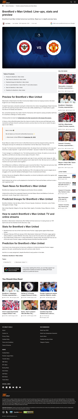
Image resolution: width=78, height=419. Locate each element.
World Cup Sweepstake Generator (48, 333)
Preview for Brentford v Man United (15, 76)
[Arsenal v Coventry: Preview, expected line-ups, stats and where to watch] (67, 136)
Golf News (4, 373)
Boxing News (5, 367)
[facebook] (3, 387)
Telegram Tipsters (44, 342)
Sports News (43, 336)
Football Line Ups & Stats (46, 339)
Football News (5, 352)
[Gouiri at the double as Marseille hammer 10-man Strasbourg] (74, 183)
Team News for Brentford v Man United (16, 79)
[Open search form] (71, 2)
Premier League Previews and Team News (26, 5)
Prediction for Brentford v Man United (15, 90)
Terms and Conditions (7, 342)
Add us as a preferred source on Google (64, 23)
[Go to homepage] (6, 2)
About (3, 330)
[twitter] (6, 387)
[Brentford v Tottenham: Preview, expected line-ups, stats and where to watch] (10, 287)
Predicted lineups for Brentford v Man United (17, 82)
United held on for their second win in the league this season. (35, 118)
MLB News (5, 376)
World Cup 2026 (44, 330)
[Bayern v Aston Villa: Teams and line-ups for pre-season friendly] (67, 155)
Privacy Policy (5, 336)
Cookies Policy (6, 339)
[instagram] (10, 387)
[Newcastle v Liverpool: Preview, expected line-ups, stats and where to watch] (67, 79)
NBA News (5, 361)
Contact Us (5, 333)
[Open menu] (75, 2)
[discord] (20, 387)
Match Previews (10, 5)
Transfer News (5, 358)
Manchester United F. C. (21, 262)
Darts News (5, 370)
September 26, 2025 (30, 137)
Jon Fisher (7, 23)
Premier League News (7, 355)
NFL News (4, 364)
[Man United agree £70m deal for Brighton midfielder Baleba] (74, 198)
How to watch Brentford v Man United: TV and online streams (21, 84)
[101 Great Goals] (39, 395)
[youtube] (13, 387)
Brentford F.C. (8, 262)
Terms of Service (6, 345)
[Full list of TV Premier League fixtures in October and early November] (29, 287)
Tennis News (5, 379)
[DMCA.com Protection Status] (28, 413)
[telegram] (17, 387)
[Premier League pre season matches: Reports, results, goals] (48, 287)
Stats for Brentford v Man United (14, 87)
